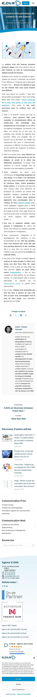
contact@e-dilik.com (12, 576)
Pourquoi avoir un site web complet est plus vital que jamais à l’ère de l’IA (23, 454)
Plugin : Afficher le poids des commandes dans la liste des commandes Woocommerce (24, 483)
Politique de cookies (11, 694)
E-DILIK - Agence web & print (21, 644)
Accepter (18, 679)
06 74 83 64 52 (10, 574)
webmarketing (15, 272)
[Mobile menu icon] (33, 3)
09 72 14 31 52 (10, 572)
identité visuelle (24, 203)
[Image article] (7, 438)
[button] (34, 658)
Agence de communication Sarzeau (14, 629)
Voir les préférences (18, 689)
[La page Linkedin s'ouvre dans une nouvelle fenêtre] (7, 586)
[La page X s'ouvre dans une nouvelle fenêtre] (5, 586)
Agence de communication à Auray (14, 633)
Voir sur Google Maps (12, 578)
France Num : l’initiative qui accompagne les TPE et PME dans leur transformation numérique (24, 469)
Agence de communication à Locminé (15, 637)
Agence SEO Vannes (9, 625)
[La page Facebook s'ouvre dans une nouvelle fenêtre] (3, 586)
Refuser (18, 684)
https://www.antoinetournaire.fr (24, 332)
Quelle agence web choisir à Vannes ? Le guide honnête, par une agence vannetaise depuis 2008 (24, 439)
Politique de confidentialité (24, 694)
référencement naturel (12, 283)
